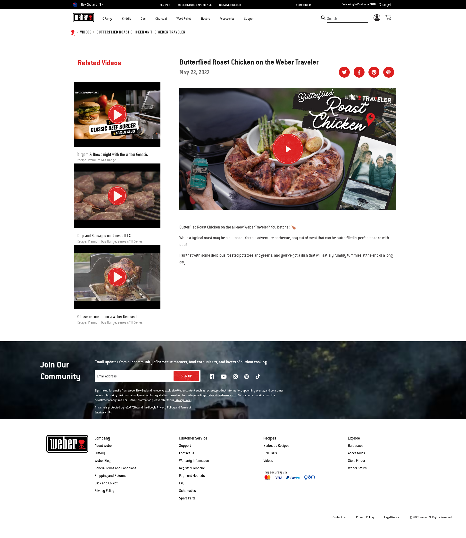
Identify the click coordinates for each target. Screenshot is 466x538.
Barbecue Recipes (276, 445)
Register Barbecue (192, 468)
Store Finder (303, 5)
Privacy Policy (183, 400)
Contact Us (186, 453)
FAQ (181, 483)
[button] (115, 18)
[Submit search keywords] (323, 18)
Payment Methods (192, 475)
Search (332, 18)
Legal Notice (391, 517)
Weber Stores (357, 468)
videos (86, 32)
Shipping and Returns (110, 475)
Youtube (223, 376)
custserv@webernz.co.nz (221, 395)
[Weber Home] (83, 17)
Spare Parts (187, 498)
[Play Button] (287, 148)
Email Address (107, 376)
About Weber (104, 445)
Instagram (235, 376)
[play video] (117, 114)
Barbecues (355, 445)
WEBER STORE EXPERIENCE (195, 5)
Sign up (186, 376)
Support (185, 445)
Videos (268, 460)
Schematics (187, 491)
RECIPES (164, 5)
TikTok (258, 376)
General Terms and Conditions (115, 468)
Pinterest (247, 376)
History (100, 453)
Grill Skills (270, 453)
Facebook (212, 376)
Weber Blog (102, 460)
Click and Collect (106, 483)
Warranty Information (194, 460)
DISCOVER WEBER (230, 5)
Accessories (356, 453)
